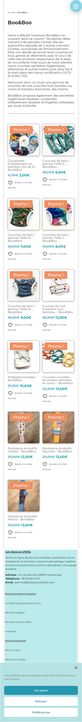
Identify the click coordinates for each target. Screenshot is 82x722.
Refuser (41, 701)
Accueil (11, 12)
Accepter (41, 690)
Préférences (41, 712)
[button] (76, 668)
